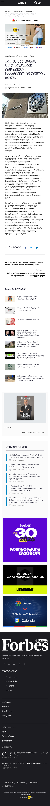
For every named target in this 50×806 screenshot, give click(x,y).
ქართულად (29, 11)
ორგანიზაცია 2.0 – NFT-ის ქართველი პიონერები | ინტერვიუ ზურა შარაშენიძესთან (30, 356)
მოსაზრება (7, 711)
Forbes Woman (8, 736)
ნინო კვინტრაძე (12, 84)
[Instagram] (9, 664)
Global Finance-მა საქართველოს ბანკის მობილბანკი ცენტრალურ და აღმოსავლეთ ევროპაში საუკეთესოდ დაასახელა (26, 500)
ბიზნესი (5, 706)
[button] (3, 3)
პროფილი (6, 716)
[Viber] (24, 664)
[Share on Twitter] (31, 247)
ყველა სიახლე (18, 11)
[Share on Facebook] (25, 247)
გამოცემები (7, 741)
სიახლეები (6, 702)
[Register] (39, 3)
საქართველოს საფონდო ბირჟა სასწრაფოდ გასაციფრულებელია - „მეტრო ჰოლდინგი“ (30, 378)
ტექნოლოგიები (8, 727)
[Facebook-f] (4, 664)
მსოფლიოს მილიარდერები (28, 319)
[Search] (36, 3)
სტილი (5, 731)
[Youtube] (14, 664)
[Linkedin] (19, 664)
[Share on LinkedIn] (37, 247)
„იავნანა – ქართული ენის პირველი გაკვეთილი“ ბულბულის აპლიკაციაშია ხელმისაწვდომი (24, 476)
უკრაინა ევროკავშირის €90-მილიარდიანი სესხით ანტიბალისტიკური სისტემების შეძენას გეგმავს (26, 488)
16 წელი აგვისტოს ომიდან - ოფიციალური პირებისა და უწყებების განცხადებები (28, 344)
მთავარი (8, 11)
